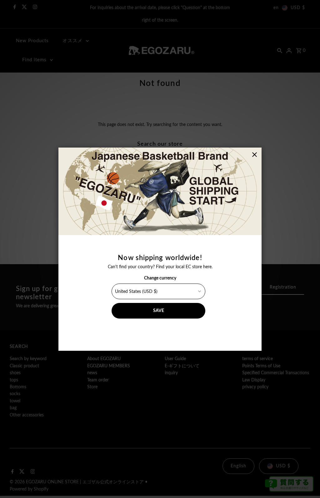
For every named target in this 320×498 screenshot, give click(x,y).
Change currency (160, 278)
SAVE (158, 311)
